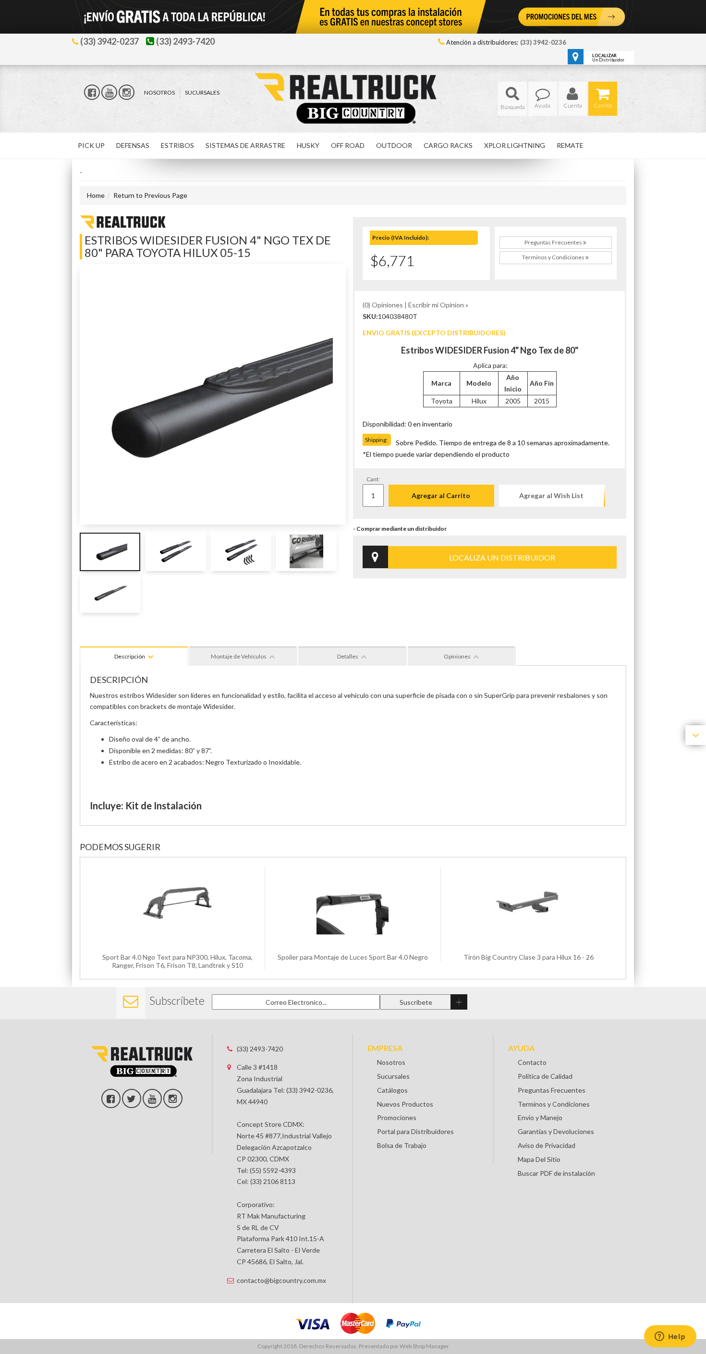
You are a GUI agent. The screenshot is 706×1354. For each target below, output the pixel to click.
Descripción (129, 656)
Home (96, 195)
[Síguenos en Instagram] (126, 92)
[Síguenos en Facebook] (92, 92)
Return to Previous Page (150, 195)
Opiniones (457, 656)
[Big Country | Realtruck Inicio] (353, 81)
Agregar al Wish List (551, 495)
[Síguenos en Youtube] (109, 92)
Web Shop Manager (424, 1346)
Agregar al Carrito (441, 495)
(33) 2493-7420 (260, 1049)
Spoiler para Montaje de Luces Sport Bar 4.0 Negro (353, 957)
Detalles (347, 656)
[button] (512, 99)
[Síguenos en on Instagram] (173, 1098)
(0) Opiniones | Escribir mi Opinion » (415, 305)
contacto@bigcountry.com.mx (281, 1280)
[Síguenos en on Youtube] (152, 1098)
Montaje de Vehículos (239, 656)
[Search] (512, 99)
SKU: (370, 316)
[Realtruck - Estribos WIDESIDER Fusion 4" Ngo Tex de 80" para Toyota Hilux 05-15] (123, 221)
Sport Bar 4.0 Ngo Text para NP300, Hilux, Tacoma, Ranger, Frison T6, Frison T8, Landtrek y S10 (177, 961)
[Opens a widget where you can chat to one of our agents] (670, 1337)
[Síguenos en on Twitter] (131, 1098)
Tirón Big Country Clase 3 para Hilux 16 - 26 (528, 957)
